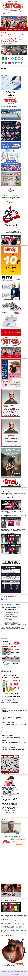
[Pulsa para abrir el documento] (11, 203)
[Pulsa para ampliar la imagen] (11, 228)
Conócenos (24, 27)
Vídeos (15, 29)
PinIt (7, 71)
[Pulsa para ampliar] (11, 104)
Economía (4, 731)
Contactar (20, 29)
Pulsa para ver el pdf (5, 773)
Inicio (2, 27)
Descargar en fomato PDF (6, 671)
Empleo (4, 708)
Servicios (19, 27)
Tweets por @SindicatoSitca (6, 877)
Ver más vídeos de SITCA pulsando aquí (9, 554)
